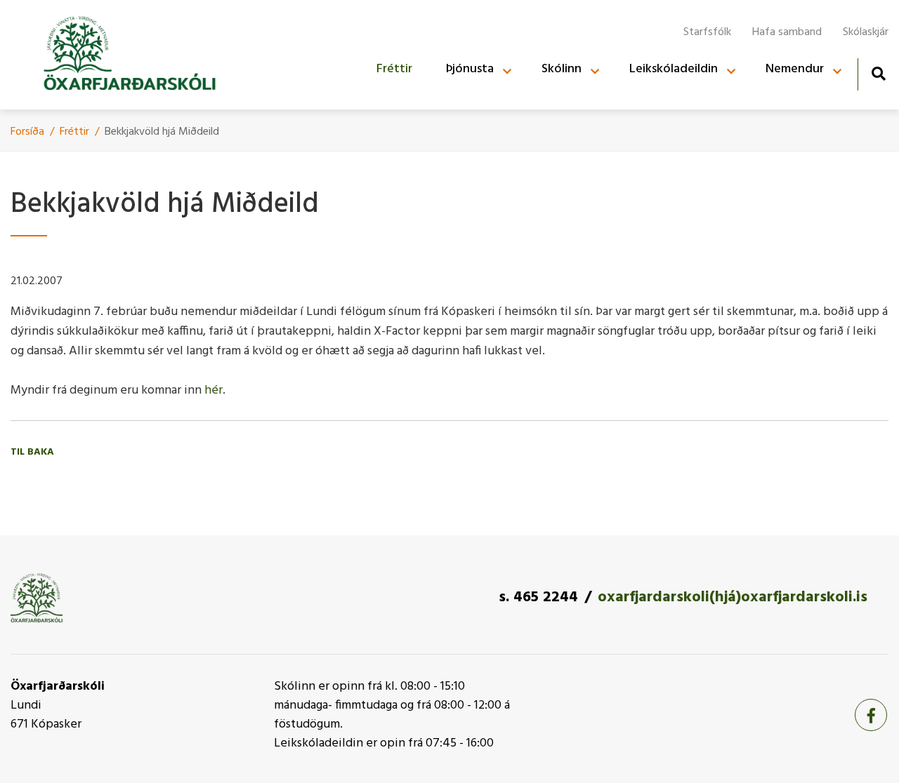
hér (213, 390)
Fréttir (74, 132)
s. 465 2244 (538, 597)
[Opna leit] (878, 73)
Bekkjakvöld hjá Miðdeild (162, 132)
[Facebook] (871, 715)
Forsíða (27, 132)
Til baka (32, 452)
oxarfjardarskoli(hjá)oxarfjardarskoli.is (732, 597)
